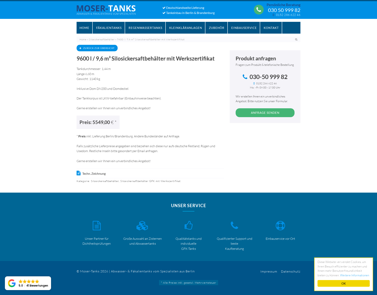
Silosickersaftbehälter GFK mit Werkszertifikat (150, 181)
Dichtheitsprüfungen (96, 243)
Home (84, 27)
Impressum (268, 271)
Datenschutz (290, 271)
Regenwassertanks (145, 27)
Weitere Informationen (354, 275)
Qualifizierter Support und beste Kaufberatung (234, 244)
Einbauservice (244, 27)
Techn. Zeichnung (94, 173)
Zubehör (216, 27)
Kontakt (271, 27)
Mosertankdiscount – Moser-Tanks (108, 12)
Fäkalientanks (109, 27)
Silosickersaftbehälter (102, 39)
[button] (28, 283)
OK (343, 283)
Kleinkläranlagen (185, 27)
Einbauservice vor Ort (280, 239)
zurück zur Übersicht (99, 48)
